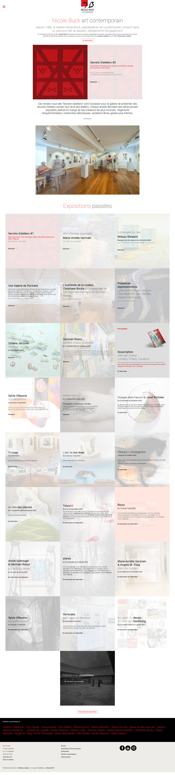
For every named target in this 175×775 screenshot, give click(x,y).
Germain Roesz (96, 730)
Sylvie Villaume (100, 733)
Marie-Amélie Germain (142, 727)
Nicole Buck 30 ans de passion (71, 748)
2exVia (40, 768)
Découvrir (93, 82)
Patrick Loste (78, 730)
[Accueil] (87, 12)
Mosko (161, 727)
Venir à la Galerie (8, 760)
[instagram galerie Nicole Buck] (133, 748)
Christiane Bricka (143, 730)
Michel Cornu (81, 727)
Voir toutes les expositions (88, 712)
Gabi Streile (83, 733)
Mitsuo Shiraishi (100, 727)
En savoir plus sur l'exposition (73, 523)
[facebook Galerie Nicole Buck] (122, 748)
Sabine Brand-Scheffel (119, 730)
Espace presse (66, 757)
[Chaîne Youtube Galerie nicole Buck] (127, 748)
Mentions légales (23, 768)
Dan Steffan (65, 727)
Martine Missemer (13, 730)
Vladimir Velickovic (14, 727)
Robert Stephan (59, 730)
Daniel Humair (119, 727)
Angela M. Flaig (23, 733)
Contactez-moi (7, 757)
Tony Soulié (32, 727)
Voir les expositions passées (73, 681)
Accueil (63, 746)
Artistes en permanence (68, 754)
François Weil (48, 727)
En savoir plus (122, 371)
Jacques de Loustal (37, 730)
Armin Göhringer (43, 733)
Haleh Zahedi (118, 733)
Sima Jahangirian (65, 733)
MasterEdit (50, 768)
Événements (65, 751)
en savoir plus (87, 40)
